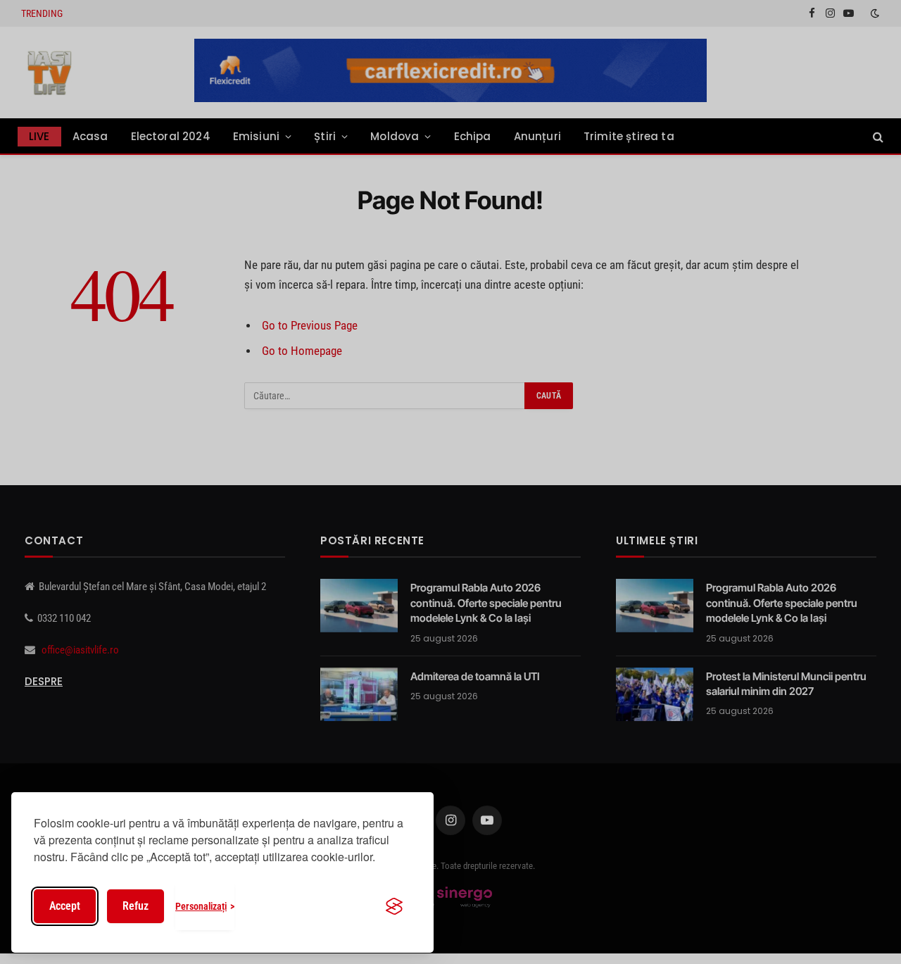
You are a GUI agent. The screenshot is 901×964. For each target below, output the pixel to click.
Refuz (135, 906)
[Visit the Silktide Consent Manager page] (394, 906)
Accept (64, 906)
